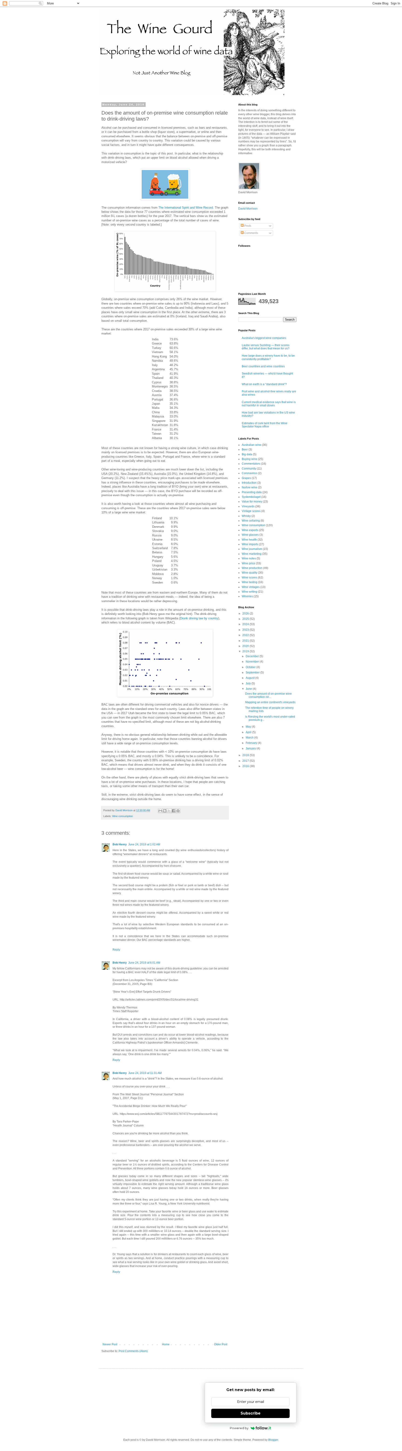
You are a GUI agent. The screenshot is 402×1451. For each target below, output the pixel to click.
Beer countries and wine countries (263, 366)
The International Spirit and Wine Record (185, 207)
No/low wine (249, 487)
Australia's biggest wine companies (264, 338)
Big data (247, 454)
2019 (246, 651)
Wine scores (249, 577)
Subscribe (251, 1413)
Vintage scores (251, 511)
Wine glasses (250, 534)
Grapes (246, 478)
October (251, 667)
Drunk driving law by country (199, 618)
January (251, 748)
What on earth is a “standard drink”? (264, 384)
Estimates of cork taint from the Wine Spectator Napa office (264, 425)
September (253, 672)
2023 (246, 629)
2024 (246, 624)
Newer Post (110, 1344)
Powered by (239, 1428)
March (250, 737)
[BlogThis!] (164, 810)
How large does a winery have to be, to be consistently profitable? (268, 357)
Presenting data (252, 492)
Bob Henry (120, 844)
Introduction (249, 482)
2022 (246, 635)
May (249, 726)
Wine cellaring (251, 520)
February (252, 743)
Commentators (251, 463)
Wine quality (249, 572)
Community (249, 468)
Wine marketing (251, 553)
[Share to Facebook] (173, 810)
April (249, 732)
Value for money (252, 501)
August (250, 678)
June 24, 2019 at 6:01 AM (144, 962)
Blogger (273, 1439)
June (249, 688)
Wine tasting (249, 582)
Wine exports (250, 530)
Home (166, 1344)
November (253, 661)
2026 (246, 613)
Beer (245, 449)
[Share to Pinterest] (178, 810)
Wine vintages (251, 587)
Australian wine (251, 444)
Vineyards (248, 506)
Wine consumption (122, 816)
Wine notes (249, 558)
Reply (116, 949)
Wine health (249, 539)
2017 (246, 760)
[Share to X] (169, 810)
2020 (246, 646)
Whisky (246, 516)
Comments (251, 233)
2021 (246, 640)
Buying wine (249, 459)
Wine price (248, 563)
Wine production (252, 568)
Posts (247, 225)
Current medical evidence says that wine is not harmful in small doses (269, 404)
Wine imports (250, 544)
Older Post (220, 1344)
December (253, 656)
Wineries (247, 596)
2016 (246, 766)
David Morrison (248, 208)
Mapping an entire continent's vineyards (270, 702)
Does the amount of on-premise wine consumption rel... (268, 695)
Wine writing (249, 591)
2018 (246, 755)
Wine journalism (252, 549)
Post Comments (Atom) (133, 1351)
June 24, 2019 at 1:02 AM (144, 844)
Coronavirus (249, 473)
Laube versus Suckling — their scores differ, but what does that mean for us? (265, 347)
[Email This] (160, 810)
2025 (246, 618)
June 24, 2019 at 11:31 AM (145, 1073)
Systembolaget (251, 497)
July (248, 683)
